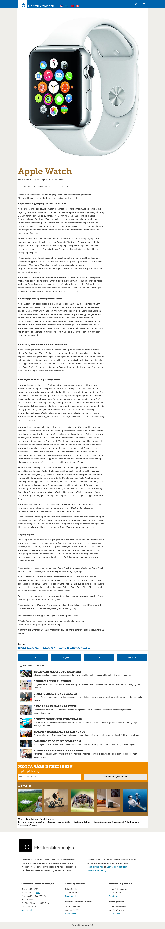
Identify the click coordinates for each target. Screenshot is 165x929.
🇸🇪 (66, 6)
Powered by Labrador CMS (82, 925)
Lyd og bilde (64, 822)
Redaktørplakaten (95, 867)
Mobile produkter (81, 822)
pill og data (133, 822)
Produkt (33, 825)
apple (86, 648)
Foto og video (25, 822)
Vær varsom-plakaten (117, 867)
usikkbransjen (102, 822)
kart (38, 893)
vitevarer (50, 822)
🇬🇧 (61, 6)
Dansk (99, 658)
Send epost (26, 910)
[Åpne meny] (144, 4)
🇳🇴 (78, 6)
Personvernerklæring (96, 871)
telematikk (73, 648)
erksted (23, 825)
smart (60, 648)
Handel (38, 822)
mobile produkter (29, 648)
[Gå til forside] (35, 4)
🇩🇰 (72, 6)
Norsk (33, 658)
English (66, 658)
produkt (48, 648)
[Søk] (135, 4)
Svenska (132, 658)
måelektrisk (118, 822)
